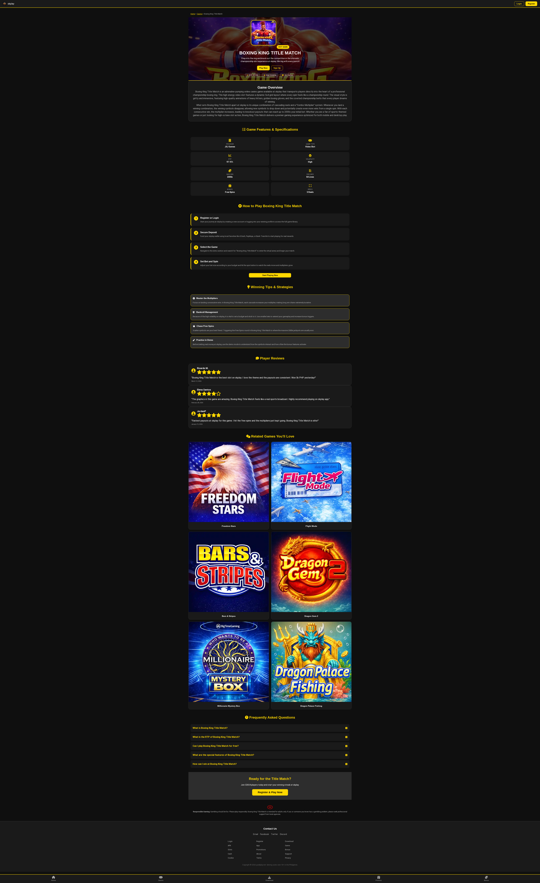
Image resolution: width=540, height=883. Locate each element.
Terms (259, 858)
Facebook (264, 834)
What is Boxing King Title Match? (210, 728)
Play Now (263, 68)
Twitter (274, 834)
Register (531, 4)
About (258, 854)
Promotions (261, 850)
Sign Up (277, 68)
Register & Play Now (270, 792)
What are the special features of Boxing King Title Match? (223, 755)
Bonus (486, 880)
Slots (230, 850)
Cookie (231, 858)
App (258, 845)
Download (269, 880)
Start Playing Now (270, 275)
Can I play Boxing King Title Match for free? (216, 746)
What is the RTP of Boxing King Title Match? (216, 737)
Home (193, 14)
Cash (230, 854)
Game (287, 845)
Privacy (288, 858)
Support (288, 854)
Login (519, 4)
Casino (199, 14)
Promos (379, 880)
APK (229, 845)
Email (255, 834)
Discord (283, 834)
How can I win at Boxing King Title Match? (215, 764)
